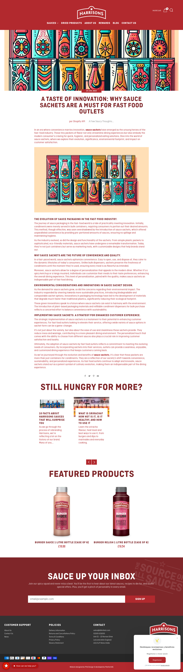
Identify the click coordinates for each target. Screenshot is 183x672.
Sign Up (140, 599)
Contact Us (129, 23)
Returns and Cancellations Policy (62, 633)
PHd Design (89, 667)
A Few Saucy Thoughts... (101, 121)
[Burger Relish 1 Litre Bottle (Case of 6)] (121, 511)
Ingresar (156, 11)
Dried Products (71, 23)
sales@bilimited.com (101, 630)
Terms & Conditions (56, 637)
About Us (90, 23)
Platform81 (109, 667)
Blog (116, 23)
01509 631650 (99, 633)
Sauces (51, 23)
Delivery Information (57, 630)
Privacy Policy (54, 640)
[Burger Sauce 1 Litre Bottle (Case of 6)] (62, 511)
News (6, 637)
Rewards (104, 23)
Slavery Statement (56, 643)
